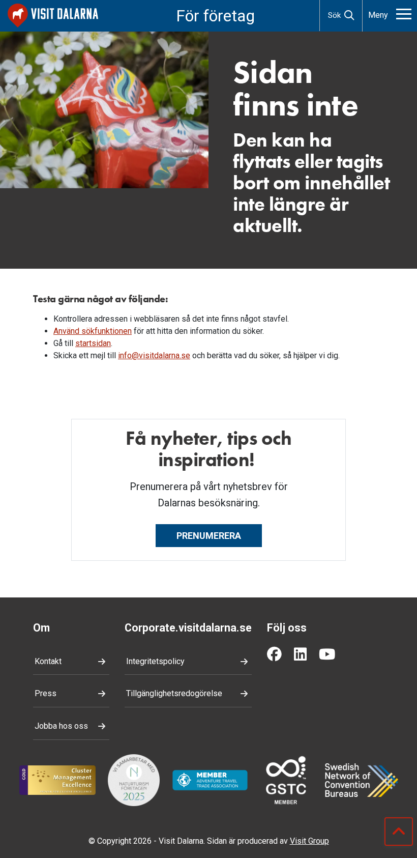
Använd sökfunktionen (92, 331)
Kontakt (48, 661)
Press (45, 693)
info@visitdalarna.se (154, 355)
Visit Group (309, 841)
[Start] (53, 15)
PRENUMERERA (208, 535)
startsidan (93, 343)
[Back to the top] (398, 831)
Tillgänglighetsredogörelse (174, 693)
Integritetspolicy (155, 661)
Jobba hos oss (61, 726)
